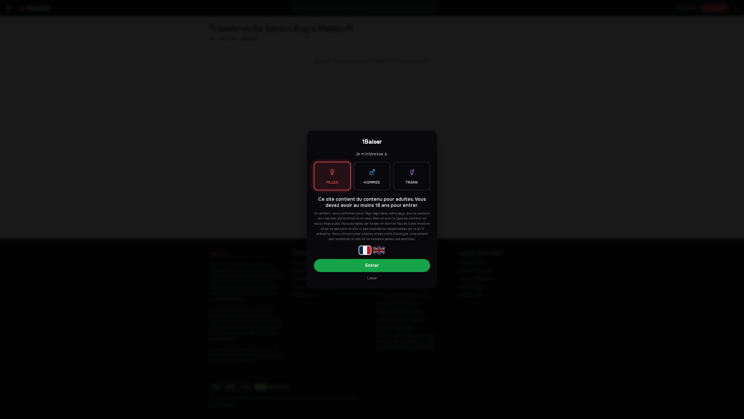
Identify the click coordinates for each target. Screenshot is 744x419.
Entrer (372, 265)
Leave (372, 278)
